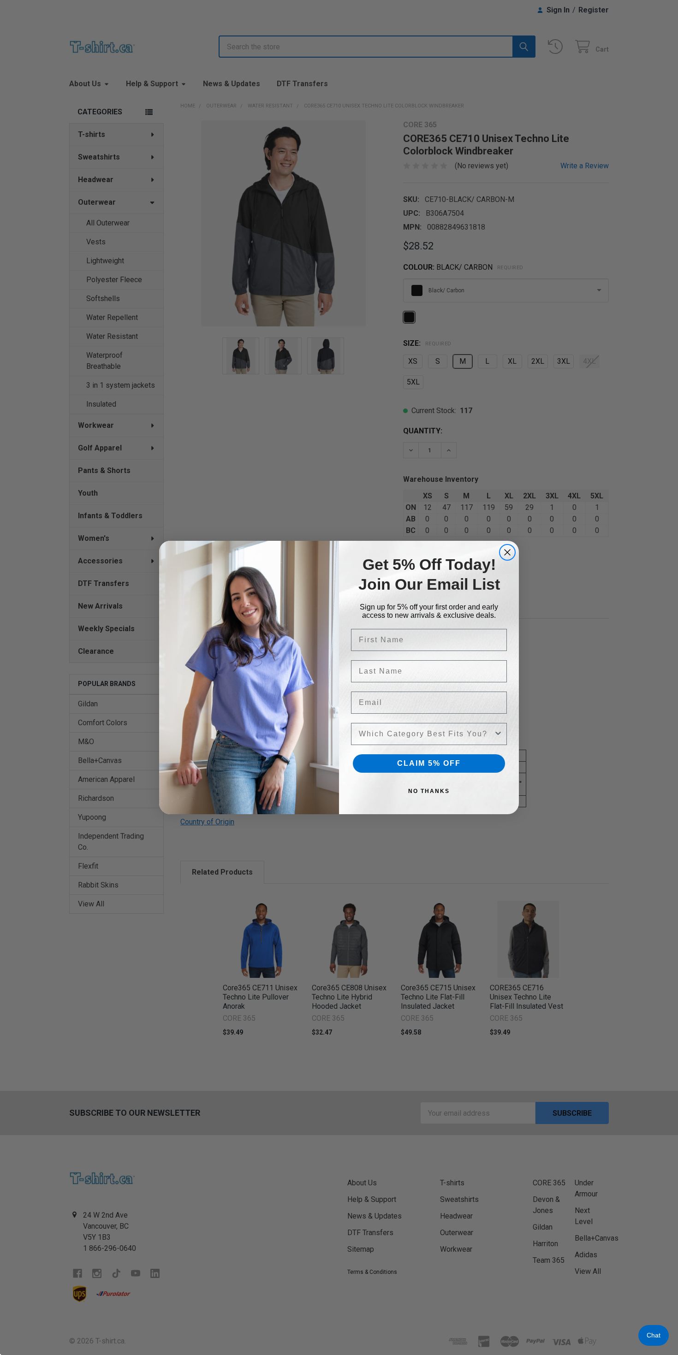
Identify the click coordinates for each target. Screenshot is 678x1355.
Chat (653, 1335)
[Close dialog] (507, 552)
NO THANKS (429, 791)
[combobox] (426, 734)
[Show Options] (498, 734)
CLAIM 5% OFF (429, 763)
